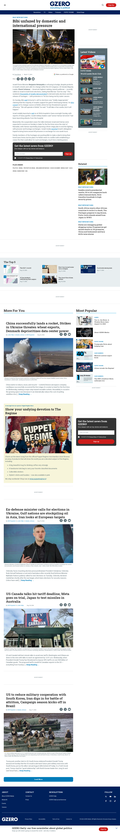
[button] (111, 5)
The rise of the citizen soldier (65, 278)
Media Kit (4, 799)
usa (26, 171)
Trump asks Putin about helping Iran (103, 345)
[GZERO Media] (60, 5)
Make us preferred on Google (65, 74)
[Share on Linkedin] (25, 78)
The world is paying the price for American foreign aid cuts (97, 84)
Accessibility (42, 819)
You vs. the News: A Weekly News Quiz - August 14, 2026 (102, 322)
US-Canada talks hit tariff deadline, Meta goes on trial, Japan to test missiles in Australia (37, 597)
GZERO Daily (52, 796)
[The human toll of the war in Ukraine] (86, 100)
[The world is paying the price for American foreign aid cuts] (86, 81)
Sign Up (103, 829)
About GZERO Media (101, 332)
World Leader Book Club (91, 74)
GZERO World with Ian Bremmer (98, 108)
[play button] (93, 62)
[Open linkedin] (115, 796)
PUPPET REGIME (69, 12)
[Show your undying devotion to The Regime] (38, 434)
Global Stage (80, 12)
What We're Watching (20, 17)
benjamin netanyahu (42, 168)
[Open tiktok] (115, 801)
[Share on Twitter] (21, 78)
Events (4, 803)
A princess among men (104, 268)
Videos (50, 12)
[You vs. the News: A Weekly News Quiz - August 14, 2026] (84, 321)
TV (44, 12)
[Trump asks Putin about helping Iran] (84, 344)
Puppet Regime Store (27, 405)
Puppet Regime (86, 71)
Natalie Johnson (20, 335)
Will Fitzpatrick (30, 335)
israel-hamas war (18, 171)
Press (27, 799)
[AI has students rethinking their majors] (11, 279)
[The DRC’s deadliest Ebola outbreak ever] (84, 378)
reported (54, 129)
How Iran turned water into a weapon (66, 268)
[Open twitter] (106, 796)
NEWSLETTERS (56, 792)
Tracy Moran (17, 74)
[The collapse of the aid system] (86, 122)
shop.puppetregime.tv (38, 479)
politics (15, 168)
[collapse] (116, 828)
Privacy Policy (29, 158)
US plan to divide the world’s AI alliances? (97, 92)
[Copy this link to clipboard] (29, 78)
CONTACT (30, 792)
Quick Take (97, 88)
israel (21, 168)
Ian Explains (97, 120)
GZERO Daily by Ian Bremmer (57, 799)
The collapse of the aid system (97, 123)
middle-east (64, 168)
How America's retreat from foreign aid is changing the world (97, 116)
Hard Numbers (98, 353)
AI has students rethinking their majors (28, 278)
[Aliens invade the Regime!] (84, 367)
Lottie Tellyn (11, 335)
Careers (4, 807)
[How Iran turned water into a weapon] (49, 269)
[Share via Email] (33, 78)
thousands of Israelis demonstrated (33, 94)
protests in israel (29, 168)
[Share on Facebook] (18, 78)
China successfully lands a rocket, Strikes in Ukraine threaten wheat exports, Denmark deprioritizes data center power (38, 327)
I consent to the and (29, 158)
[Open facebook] (106, 801)
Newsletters (37, 12)
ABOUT (5, 792)
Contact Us (29, 796)
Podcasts (58, 12)
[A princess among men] (88, 269)
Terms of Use (39, 158)
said (25, 100)
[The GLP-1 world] (11, 269)
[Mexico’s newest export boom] (84, 355)
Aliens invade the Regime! (104, 368)
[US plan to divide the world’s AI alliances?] (86, 91)
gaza (70, 168)
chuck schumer (55, 168)
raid (32, 113)
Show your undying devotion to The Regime (33, 411)
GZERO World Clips (98, 78)
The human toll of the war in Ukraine (98, 102)
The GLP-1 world (25, 268)
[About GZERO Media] (84, 332)
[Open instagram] (110, 801)
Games (96, 317)
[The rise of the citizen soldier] (49, 279)
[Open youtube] (110, 796)
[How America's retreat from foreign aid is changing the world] (86, 111)
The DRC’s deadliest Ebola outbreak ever (103, 380)
